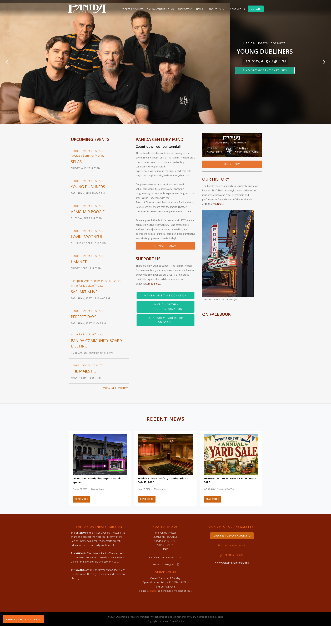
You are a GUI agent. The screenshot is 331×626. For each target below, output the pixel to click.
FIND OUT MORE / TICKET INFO (265, 70)
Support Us (185, 9)
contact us (152, 590)
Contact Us (237, 9)
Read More (81, 499)
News (199, 9)
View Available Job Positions (232, 562)
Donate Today (165, 245)
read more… (155, 283)
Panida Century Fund (160, 9)
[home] (87, 8)
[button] (216, 9)
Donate (255, 8)
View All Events (116, 388)
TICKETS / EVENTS (133, 9)
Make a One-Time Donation (165, 295)
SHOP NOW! (232, 164)
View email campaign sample (232, 544)
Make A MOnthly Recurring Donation (165, 307)
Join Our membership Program (165, 320)
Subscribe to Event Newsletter (232, 535)
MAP (165, 549)
